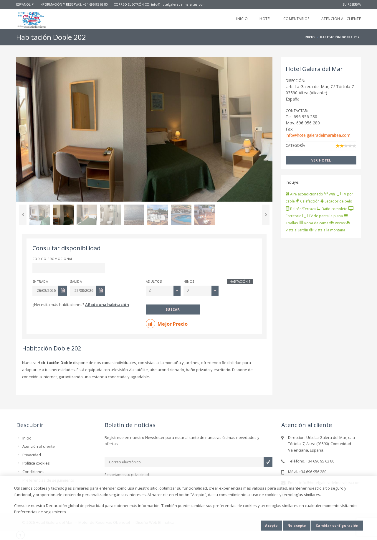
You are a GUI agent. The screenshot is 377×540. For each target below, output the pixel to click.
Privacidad (31, 454)
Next (265, 215)
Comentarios (296, 18)
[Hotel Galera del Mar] (31, 20)
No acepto (296, 525)
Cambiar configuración (337, 525)
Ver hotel (321, 160)
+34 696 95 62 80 (95, 4)
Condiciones (33, 471)
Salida (76, 281)
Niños (188, 281)
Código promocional (52, 258)
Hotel (265, 18)
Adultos (154, 281)
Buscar (173, 309)
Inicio (242, 18)
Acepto (271, 525)
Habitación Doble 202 (51, 348)
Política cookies (36, 463)
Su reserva (352, 4)
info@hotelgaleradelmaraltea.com (178, 4)
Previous (23, 215)
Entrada (40, 281)
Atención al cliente (341, 18)
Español (23, 4)
